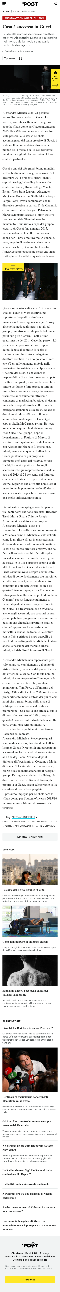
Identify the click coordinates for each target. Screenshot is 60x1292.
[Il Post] (29, 3)
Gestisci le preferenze (19, 1256)
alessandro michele (23, 817)
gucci (53, 821)
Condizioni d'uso (45, 1256)
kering (8, 825)
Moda (6, 11)
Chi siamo (17, 1253)
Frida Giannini (39, 821)
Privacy (44, 1253)
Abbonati (30, 1279)
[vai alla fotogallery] (30, 282)
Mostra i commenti (30, 837)
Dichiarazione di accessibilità (30, 1259)
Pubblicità (31, 1253)
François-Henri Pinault (15, 821)
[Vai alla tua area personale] (56, 3)
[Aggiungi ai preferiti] (20, 58)
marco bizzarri (24, 825)
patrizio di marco (45, 825)
